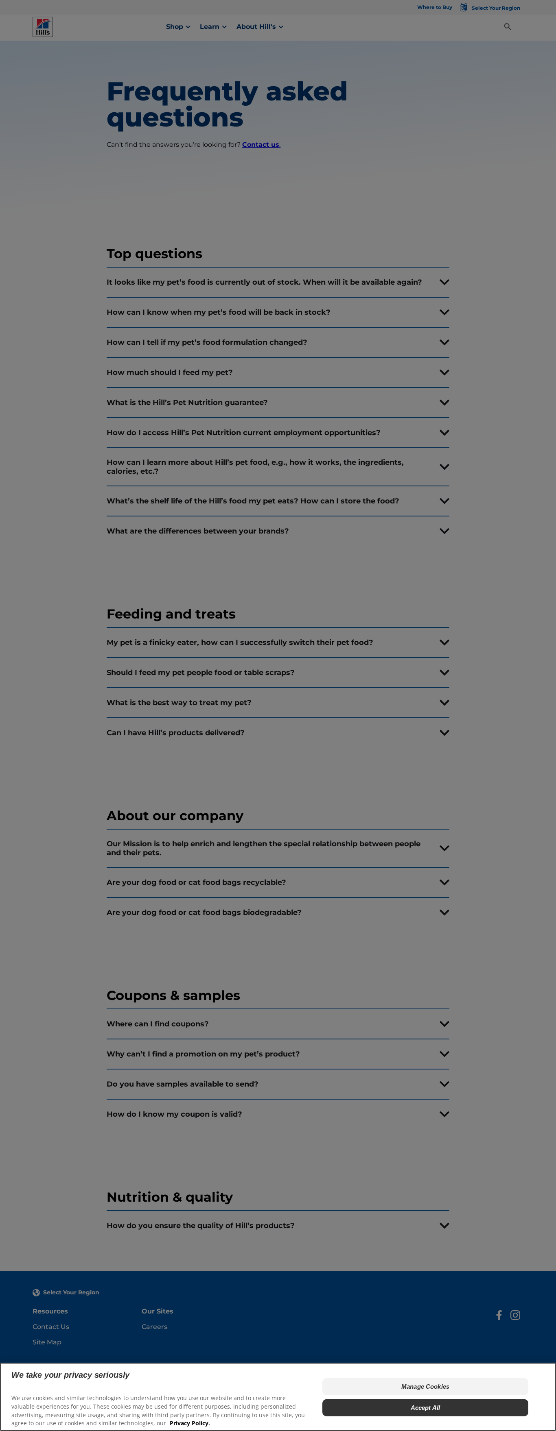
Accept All (425, 1407)
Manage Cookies (425, 1386)
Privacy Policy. (190, 1423)
